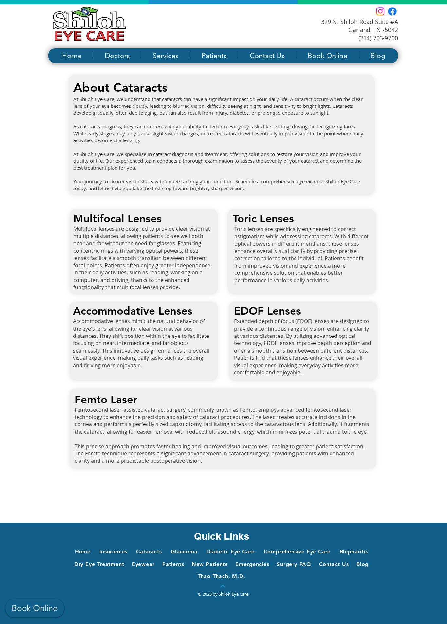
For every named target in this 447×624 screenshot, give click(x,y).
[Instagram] (380, 11)
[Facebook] (392, 11)
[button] (117, 55)
